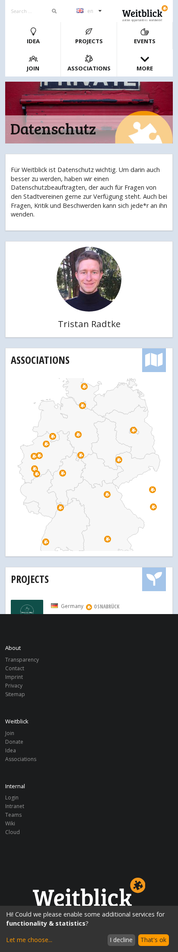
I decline (121, 940)
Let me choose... (29, 939)
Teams (13, 814)
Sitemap (15, 694)
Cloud (12, 831)
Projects (89, 41)
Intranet (14, 806)
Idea (33, 41)
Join (33, 68)
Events (145, 41)
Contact (14, 668)
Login (12, 798)
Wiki (10, 823)
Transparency (22, 660)
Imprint (14, 677)
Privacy (13, 685)
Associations (89, 68)
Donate (14, 741)
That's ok (153, 940)
